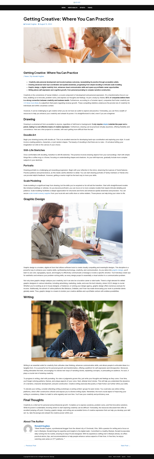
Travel (128, 456)
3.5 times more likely (31, 103)
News (27, 76)
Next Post (125, 446)
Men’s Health (116, 456)
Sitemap (52, 456)
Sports (123, 456)
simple (105, 124)
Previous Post (30, 446)
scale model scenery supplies (39, 193)
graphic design (117, 270)
